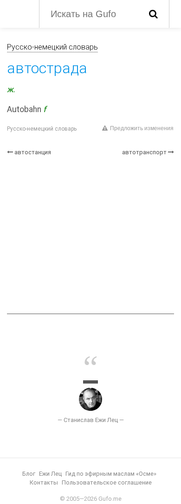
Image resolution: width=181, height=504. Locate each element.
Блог (28, 473)
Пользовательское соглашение (107, 482)
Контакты (44, 482)
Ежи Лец (50, 473)
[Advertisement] (90, 235)
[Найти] (153, 14)
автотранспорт (144, 152)
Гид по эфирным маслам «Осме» (110, 473)
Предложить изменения (142, 128)
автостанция (32, 152)
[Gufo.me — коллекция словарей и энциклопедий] (18, 13)
